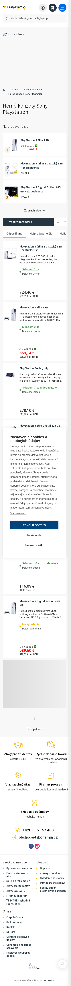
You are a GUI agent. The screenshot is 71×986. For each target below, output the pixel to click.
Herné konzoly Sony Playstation (25, 94)
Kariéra (10, 931)
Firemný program (16, 895)
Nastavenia (34, 535)
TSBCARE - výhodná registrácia (18, 902)
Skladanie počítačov (52, 878)
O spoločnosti (14, 917)
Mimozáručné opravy (52, 882)
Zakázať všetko (34, 545)
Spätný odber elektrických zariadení (53, 889)
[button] (41, 271)
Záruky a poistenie (51, 873)
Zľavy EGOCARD (15, 890)
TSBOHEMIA (48, 980)
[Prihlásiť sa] (43, 8)
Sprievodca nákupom (19, 868)
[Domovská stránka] (4, 90)
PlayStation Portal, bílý (33, 368)
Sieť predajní (14, 922)
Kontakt (10, 927)
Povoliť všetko (34, 525)
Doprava (45, 868)
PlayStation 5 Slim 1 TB (34, 140)
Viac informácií (18, 513)
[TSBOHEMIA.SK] (14, 8)
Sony (14, 89)
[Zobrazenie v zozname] (60, 222)
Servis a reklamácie (18, 881)
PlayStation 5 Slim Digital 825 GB (39, 425)
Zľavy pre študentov (18, 885)
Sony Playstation (33, 89)
